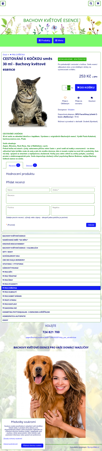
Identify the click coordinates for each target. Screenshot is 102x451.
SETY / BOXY (8, 252)
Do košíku (87, 87)
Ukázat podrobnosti (10, 444)
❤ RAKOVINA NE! (10, 308)
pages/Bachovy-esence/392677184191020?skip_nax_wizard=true (51, 337)
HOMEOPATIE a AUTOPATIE (14, 316)
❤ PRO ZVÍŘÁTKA (10, 288)
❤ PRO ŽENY (8, 280)
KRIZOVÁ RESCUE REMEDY (13, 244)
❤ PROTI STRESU (9, 300)
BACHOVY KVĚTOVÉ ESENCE (14, 236)
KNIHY (5, 320)
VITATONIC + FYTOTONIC (13, 264)
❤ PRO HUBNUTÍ (10, 292)
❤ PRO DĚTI (7, 272)
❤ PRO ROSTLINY (10, 304)
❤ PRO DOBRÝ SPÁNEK (12, 296)
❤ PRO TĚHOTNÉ (9, 276)
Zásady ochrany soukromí (12, 439)
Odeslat (91, 225)
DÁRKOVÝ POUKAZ (10, 268)
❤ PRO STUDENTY (10, 284)
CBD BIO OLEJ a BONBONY (14, 260)
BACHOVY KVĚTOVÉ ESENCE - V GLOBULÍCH (20, 248)
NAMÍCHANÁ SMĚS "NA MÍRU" (15, 240)
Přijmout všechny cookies (32, 445)
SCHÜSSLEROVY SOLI (11, 256)
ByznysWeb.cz (93, 447)
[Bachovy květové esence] (51, 437)
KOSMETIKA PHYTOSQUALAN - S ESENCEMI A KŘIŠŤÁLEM (26, 312)
